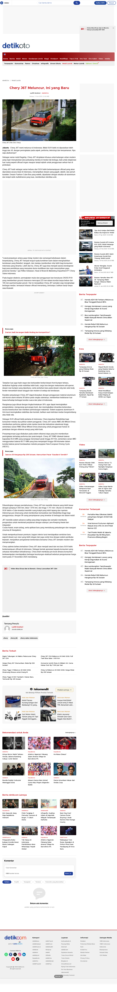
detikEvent (64, 949)
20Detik (48, 955)
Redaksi (83, 941)
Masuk (111, 3)
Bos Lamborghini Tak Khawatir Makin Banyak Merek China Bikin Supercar (98, 317)
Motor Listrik (79, 63)
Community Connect (67, 975)
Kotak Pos (83, 949)
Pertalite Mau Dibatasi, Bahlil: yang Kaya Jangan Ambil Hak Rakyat (100, 516)
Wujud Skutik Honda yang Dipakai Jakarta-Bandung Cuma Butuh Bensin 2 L (106, 370)
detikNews (35, 941)
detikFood (49, 944)
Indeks (107, 59)
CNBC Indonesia (105, 944)
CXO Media (103, 955)
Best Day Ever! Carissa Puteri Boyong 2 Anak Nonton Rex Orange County (67, 817)
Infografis (45, 63)
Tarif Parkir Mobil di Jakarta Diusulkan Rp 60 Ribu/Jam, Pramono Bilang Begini (99, 534)
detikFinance (36, 947)
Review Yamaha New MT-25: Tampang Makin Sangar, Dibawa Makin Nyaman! (103, 281)
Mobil (18, 59)
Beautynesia (104, 949)
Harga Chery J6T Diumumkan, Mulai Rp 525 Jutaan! (18, 664)
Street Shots (55, 63)
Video (101, 59)
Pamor (27, 63)
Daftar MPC (100, 3)
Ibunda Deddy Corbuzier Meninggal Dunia (11, 781)
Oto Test (83, 59)
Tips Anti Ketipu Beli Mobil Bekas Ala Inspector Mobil (104, 231)
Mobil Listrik (67, 63)
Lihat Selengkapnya (95, 339)
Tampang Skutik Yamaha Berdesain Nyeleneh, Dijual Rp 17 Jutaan (86, 394)
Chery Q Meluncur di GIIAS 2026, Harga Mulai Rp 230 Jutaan (57, 671)
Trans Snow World (67, 955)
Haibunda (103, 947)
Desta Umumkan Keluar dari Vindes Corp (64, 781)
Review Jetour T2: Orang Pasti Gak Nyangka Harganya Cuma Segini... (105, 466)
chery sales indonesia (28, 638)
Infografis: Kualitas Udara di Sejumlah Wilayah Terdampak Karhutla (48, 816)
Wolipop (48, 949)
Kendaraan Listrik (36, 59)
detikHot (35, 952)
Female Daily (104, 952)
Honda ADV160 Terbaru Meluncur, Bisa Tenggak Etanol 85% (99, 301)
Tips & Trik (73, 59)
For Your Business (67, 969)
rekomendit (65, 972)
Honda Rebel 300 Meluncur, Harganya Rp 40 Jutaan (96, 325)
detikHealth (49, 947)
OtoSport (54, 59)
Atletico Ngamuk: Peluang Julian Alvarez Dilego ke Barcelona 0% (38, 756)
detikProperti (36, 964)
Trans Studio (65, 958)
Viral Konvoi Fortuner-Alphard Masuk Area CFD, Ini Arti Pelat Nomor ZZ (100, 525)
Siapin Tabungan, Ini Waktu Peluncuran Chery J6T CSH (19, 657)
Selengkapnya (70, 732)
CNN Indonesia (104, 941)
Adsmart (64, 947)
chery (5, 638)
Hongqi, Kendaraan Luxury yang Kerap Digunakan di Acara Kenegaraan (98, 308)
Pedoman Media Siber (87, 944)
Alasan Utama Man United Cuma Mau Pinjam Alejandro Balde (38, 782)
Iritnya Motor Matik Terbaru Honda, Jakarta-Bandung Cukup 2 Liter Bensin (12, 756)
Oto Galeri (93, 59)
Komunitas (19, 63)
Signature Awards (67, 952)
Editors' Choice (92, 63)
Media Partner (84, 952)
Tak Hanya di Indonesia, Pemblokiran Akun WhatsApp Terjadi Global (28, 844)
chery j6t (14, 638)
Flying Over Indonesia (68, 966)
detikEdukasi (36, 944)
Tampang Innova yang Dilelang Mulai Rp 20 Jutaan (98, 332)
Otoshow (35, 63)
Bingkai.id (64, 961)
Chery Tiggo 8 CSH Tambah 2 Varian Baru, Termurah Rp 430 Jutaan (18, 678)
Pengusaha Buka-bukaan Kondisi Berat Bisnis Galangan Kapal (10, 843)
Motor (24, 59)
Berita (12, 59)
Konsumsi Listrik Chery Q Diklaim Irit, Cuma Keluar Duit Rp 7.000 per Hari (57, 664)
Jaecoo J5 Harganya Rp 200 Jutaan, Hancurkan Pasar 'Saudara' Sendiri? (36, 455)
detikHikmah (50, 961)
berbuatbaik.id (66, 941)
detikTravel (49, 941)
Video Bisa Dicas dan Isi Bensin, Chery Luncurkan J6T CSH (34, 569)
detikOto (5, 80)
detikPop (49, 964)
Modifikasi (64, 59)
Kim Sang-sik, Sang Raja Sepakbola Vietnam (9, 815)
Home (5, 59)
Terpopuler (8, 63)
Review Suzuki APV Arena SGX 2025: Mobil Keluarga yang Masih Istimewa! (104, 244)
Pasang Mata (65, 944)
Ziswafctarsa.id (66, 964)
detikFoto (49, 958)
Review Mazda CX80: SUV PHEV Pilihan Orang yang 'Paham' (87, 465)
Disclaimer (83, 961)
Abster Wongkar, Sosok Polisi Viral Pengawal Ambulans (103, 268)
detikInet (35, 949)
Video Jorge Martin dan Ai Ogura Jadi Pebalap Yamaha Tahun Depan (105, 490)
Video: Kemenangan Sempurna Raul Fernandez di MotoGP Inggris (86, 490)
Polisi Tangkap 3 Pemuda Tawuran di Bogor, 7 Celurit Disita (29, 816)
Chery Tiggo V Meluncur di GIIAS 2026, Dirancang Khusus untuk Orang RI (16, 671)
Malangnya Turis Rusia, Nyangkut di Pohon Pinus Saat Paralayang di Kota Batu (67, 844)
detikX (48, 952)
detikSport (35, 955)
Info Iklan (83, 955)
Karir (81, 947)
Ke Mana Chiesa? (60, 754)
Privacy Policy (84, 958)
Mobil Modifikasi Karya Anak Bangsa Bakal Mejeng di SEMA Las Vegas (105, 394)
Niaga (46, 59)
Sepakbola (35, 958)
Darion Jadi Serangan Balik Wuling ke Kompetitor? (27, 332)
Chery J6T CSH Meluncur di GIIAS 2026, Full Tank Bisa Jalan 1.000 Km (57, 657)
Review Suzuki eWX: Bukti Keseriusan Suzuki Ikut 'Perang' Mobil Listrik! (103, 256)
